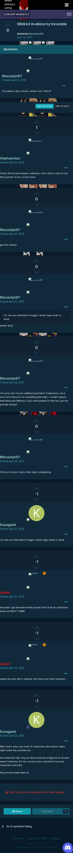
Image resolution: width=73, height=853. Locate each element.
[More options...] (63, 85)
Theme (18, 838)
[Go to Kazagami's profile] (36, 513)
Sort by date (62, 106)
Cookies (55, 838)
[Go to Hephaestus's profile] (36, 147)
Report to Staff (37, 838)
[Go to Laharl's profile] (36, 581)
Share (18, 811)
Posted (14, 80)
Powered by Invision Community (36, 847)
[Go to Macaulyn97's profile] (36, 64)
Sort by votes (44, 106)
